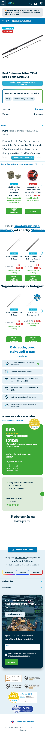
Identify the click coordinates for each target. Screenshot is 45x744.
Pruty (8, 99)
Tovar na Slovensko (25, 721)
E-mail (8, 645)
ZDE (17, 14)
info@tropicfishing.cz (22, 561)
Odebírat (11, 662)
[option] (22, 47)
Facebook (22, 572)
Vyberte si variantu (14, 211)
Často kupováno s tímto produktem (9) (19, 164)
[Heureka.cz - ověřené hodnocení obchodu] (34, 424)
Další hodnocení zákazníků (12, 420)
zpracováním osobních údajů (19, 656)
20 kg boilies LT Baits (29, 10)
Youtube (36, 572)
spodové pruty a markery (20, 227)
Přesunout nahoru (24, 550)
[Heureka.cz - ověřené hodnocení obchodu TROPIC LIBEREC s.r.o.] (22, 697)
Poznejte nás (22, 356)
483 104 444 (21, 557)
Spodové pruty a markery (23, 99)
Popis (3, 125)
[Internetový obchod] (11, 3)
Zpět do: (18, 21)
